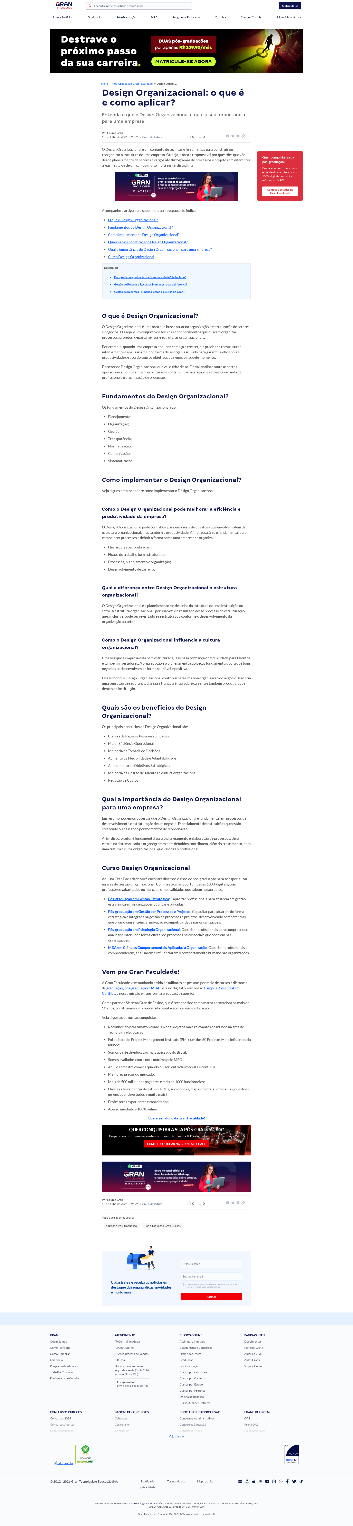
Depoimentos (252, 1341)
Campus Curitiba (251, 17)
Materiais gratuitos (289, 17)
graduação (114, 988)
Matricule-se (290, 6)
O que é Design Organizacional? (133, 220)
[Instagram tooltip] (274, 1481)
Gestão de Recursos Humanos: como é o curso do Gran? (149, 291)
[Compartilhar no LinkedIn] (237, 136)
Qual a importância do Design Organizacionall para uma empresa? (160, 249)
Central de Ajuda (129, 1341)
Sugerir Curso (253, 1366)
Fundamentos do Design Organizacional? (140, 227)
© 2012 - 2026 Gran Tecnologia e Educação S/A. (84, 1481)
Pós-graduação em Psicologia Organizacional (144, 929)
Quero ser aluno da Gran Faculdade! (176, 1118)
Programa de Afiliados (64, 1366)
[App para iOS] (254, 1481)
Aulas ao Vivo (253, 1353)
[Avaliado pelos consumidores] (292, 1455)
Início (104, 83)
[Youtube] (267, 1481)
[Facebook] (287, 1481)
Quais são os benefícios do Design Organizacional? (148, 242)
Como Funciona (60, 1347)
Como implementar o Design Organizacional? (144, 234)
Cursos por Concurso (193, 1372)
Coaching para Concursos (196, 1347)
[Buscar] (90, 6)
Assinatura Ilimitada (192, 1341)
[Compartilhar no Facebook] (227, 136)
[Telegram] (301, 1481)
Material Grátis (254, 1347)
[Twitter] (294, 1481)
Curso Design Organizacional (131, 256)
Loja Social (57, 1360)
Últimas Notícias (62, 17)
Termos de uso (176, 1481)
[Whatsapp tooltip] (281, 1481)
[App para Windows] (240, 1481)
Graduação (95, 17)
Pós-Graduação (126, 17)
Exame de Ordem (190, 1353)
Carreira (220, 17)
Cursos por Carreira (192, 1378)
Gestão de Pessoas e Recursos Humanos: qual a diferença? (150, 284)
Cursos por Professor (193, 1390)
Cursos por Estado (191, 1384)
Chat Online (126, 1347)
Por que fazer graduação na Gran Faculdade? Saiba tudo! (150, 277)
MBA (154, 17)
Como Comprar (60, 1353)
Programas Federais (185, 17)
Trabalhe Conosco (61, 1372)
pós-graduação (136, 988)
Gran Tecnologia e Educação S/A (145, 1503)
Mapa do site (205, 1481)
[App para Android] (260, 1481)
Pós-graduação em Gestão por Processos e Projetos (149, 911)
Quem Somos (58, 1341)
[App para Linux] (247, 1481)
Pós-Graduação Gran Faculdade (132, 83)
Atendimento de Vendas (133, 1353)
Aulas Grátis (252, 1360)
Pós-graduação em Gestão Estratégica (138, 899)
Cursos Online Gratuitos (195, 1403)
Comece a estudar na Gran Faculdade (176, 1144)
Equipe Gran (115, 133)
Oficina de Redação (192, 1396)
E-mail (122, 1360)
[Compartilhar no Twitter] (232, 136)
